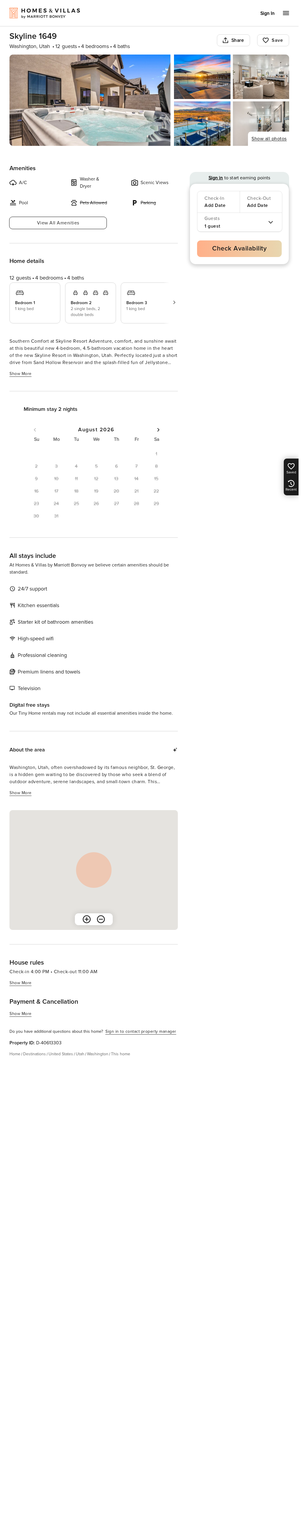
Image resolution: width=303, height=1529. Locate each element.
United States (61, 1053)
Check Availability (239, 249)
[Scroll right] (174, 302)
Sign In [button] (267, 13)
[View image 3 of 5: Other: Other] (261, 77)
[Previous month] (35, 430)
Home (14, 1053)
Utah (80, 1053)
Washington (97, 1053)
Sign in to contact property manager (140, 1031)
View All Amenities (58, 223)
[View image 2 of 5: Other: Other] (202, 77)
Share (237, 40)
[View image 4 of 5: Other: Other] (202, 123)
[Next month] (158, 430)
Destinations (34, 1053)
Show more (20, 373)
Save (277, 40)
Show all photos (269, 139)
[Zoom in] (86, 919)
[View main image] (89, 100)
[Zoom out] (101, 919)
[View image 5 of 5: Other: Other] (261, 123)
